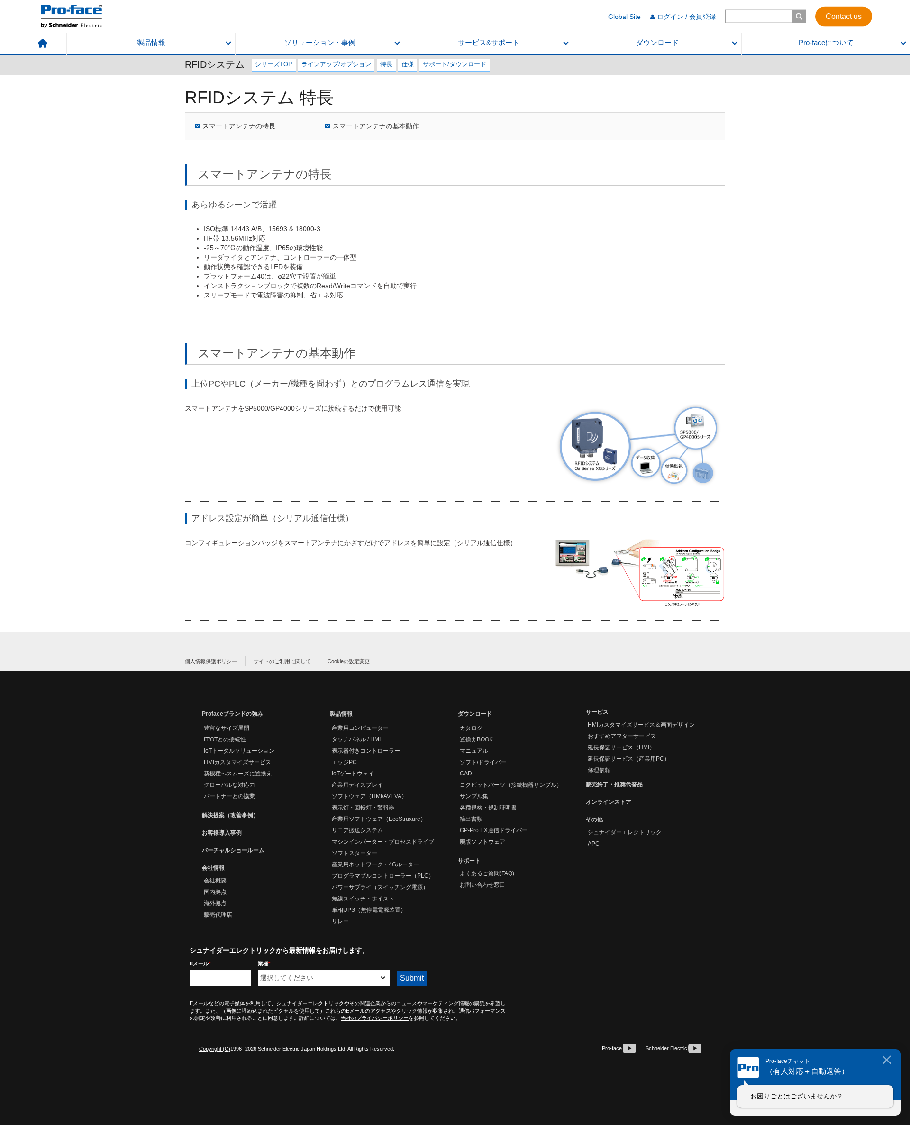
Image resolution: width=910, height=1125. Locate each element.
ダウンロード (657, 42)
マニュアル (474, 750)
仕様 (407, 64)
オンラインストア (608, 802)
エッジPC (344, 762)
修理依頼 (599, 770)
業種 (264, 963)
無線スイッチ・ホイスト (363, 898)
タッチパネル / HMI (356, 739)
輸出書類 (471, 819)
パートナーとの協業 (229, 796)
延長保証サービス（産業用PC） (629, 759)
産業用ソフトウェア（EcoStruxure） (379, 819)
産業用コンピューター (360, 728)
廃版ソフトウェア (482, 841)
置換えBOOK (476, 739)
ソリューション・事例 (319, 42)
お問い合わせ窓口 (482, 885)
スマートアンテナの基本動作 (376, 126)
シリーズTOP (273, 64)
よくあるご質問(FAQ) (487, 873)
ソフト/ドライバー (483, 762)
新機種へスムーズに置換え (238, 773)
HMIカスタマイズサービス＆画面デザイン (641, 724)
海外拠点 (215, 903)
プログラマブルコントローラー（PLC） (383, 876)
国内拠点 (215, 892)
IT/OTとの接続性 (225, 739)
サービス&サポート (488, 42)
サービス (597, 712)
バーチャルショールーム (233, 850)
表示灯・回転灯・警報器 (363, 807)
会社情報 (213, 867)
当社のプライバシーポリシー (375, 1018)
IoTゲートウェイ (353, 773)
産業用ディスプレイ (357, 785)
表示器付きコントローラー (366, 750)
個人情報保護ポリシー (211, 661)
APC (594, 843)
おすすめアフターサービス (622, 736)
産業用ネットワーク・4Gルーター (375, 864)
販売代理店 (218, 914)
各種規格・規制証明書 (488, 807)
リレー (340, 921)
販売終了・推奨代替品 (614, 784)
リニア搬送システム (357, 830)
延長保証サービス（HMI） (621, 747)
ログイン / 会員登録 (686, 16)
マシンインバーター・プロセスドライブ (383, 841)
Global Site (624, 16)
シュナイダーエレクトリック (625, 832)
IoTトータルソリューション (239, 750)
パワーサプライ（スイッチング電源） (380, 887)
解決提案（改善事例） (230, 815)
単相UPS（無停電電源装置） (369, 910)
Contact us (844, 16)
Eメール (200, 963)
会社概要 (215, 880)
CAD (466, 773)
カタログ (471, 728)
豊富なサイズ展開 (226, 728)
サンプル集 (474, 796)
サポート (469, 860)
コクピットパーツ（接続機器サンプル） (511, 785)
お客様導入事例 (222, 832)
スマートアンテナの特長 (238, 126)
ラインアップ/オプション (336, 64)
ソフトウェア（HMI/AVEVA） (369, 796)
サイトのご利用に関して (282, 661)
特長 (386, 64)
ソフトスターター (354, 853)
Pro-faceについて (826, 42)
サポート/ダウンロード (454, 64)
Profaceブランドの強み (232, 714)
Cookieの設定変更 (349, 661)
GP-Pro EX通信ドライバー (494, 830)
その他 (594, 819)
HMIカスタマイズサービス (237, 762)
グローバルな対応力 (229, 785)
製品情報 (151, 42)
